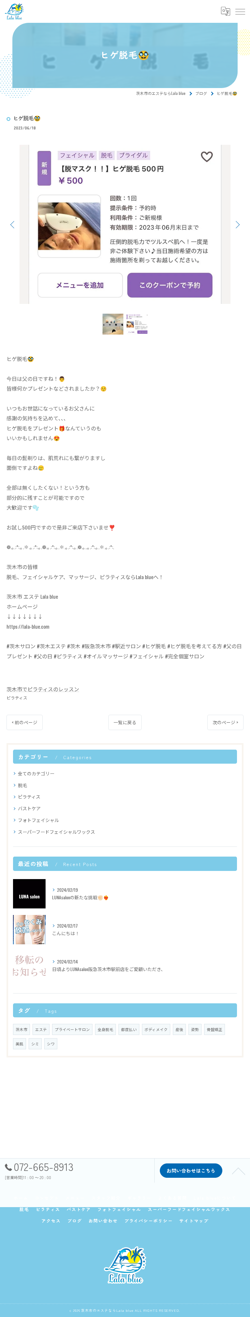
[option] (125, 224)
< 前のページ (24, 722)
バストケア (29, 808)
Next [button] (236, 224)
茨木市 (21, 1029)
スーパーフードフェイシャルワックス (56, 831)
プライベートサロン (72, 1029)
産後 (179, 1029)
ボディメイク (156, 1029)
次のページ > (225, 722)
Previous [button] (13, 224)
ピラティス (17, 698)
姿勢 (195, 1029)
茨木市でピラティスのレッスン (43, 689)
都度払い (129, 1029)
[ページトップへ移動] (238, 1170)
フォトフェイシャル (38, 819)
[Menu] (239, 11)
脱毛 (22, 785)
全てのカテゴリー (36, 773)
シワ (51, 1043)
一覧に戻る (125, 722)
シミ (35, 1043)
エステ (41, 1029)
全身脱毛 (105, 1029)
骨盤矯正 (214, 1029)
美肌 (19, 1043)
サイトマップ (194, 1221)
